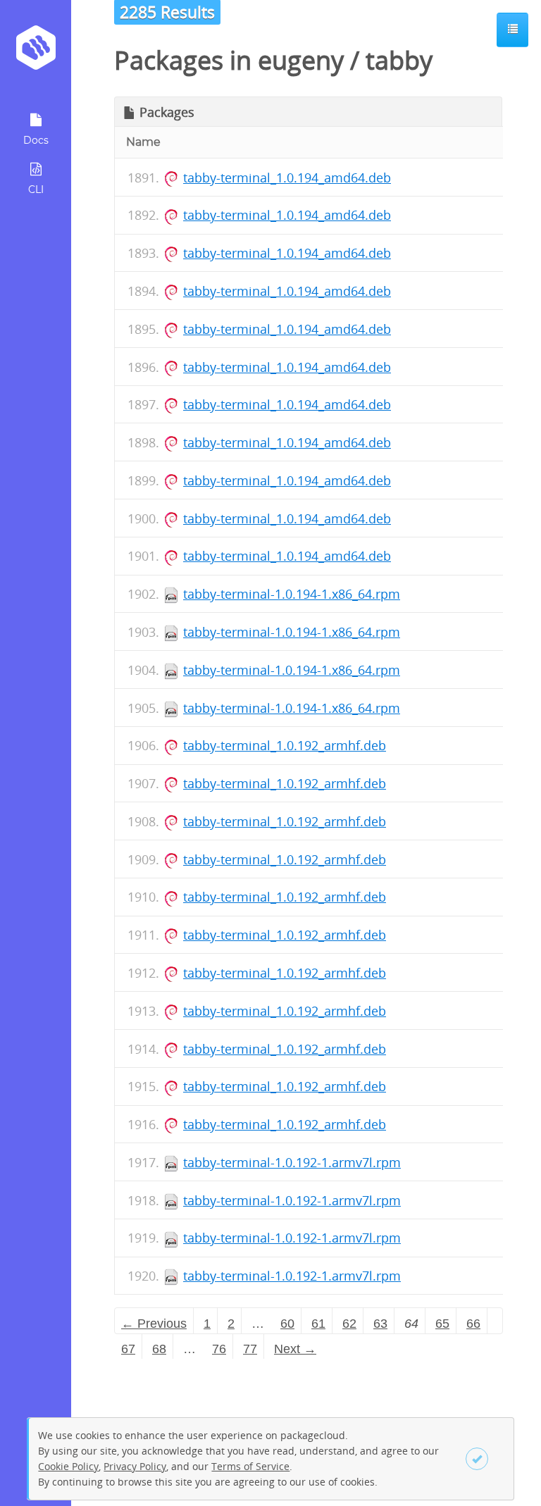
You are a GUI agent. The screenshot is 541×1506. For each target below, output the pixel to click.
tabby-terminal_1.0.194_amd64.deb (287, 177)
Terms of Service (250, 1466)
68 (159, 1349)
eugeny (301, 60)
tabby (399, 60)
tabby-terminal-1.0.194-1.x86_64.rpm (291, 593)
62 (349, 1324)
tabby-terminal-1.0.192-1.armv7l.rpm (292, 1162)
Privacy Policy (135, 1466)
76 (219, 1349)
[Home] (35, 52)
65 (442, 1324)
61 (318, 1324)
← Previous (154, 1324)
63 (380, 1324)
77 (250, 1349)
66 (473, 1324)
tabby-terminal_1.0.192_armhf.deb (284, 745)
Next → (295, 1349)
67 (128, 1349)
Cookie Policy (68, 1466)
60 (287, 1324)
